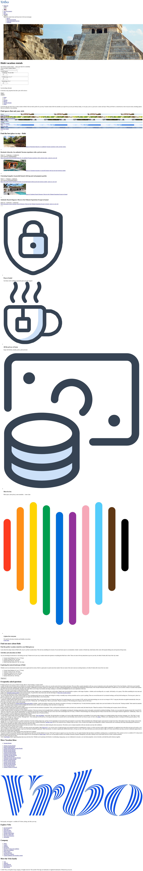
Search (2, 94)
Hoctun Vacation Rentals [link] (9, 760)
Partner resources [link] (8, 831)
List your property (8, 11)
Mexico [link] (5, 101)
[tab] (7, 743)
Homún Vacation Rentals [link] (9, 763)
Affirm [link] (99, 716)
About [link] (5, 843)
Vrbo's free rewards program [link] (64, 692)
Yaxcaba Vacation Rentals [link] (10, 764)
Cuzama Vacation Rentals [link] (10, 761)
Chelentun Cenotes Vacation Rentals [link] (12, 757)
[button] (71, 644)
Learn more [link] (6, 640)
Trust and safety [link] (7, 830)
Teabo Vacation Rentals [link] (9, 756)
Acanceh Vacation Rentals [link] (10, 752)
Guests (2, 71)
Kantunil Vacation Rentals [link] (10, 753)
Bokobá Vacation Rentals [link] (9, 749)
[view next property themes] (2, 130)
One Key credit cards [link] (9, 834)
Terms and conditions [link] (9, 850)
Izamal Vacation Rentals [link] (9, 747)
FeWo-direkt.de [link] (7, 864)
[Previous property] (1, 205)
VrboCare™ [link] (45, 727)
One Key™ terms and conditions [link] (11, 848)
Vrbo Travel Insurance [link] (9, 835)
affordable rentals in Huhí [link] (13, 692)
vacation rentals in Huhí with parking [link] (24, 703)
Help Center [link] (43, 734)
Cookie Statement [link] (8, 852)
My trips (6, 14)
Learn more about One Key (13, 21)
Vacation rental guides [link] (9, 833)
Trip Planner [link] (7, 737)
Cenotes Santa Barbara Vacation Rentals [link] (13, 748)
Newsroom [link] (6, 847)
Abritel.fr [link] (6, 863)
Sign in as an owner (11, 19)
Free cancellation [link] (40, 715)
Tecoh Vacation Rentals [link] (9, 765)
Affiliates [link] (6, 846)
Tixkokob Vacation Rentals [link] (10, 759)
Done (2, 93)
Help (5, 12)
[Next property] (2, 205)
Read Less (3, 678)
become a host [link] (49, 722)
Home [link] (5, 97)
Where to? (3, 68)
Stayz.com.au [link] (7, 867)
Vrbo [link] (5, 861)
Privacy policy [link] (7, 851)
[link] (19, 22)
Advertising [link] (6, 837)
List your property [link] (8, 827)
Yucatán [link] (5, 100)
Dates (2, 69)
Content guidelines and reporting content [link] (13, 855)
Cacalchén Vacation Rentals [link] (10, 755)
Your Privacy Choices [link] (9, 854)
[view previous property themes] (1, 130)
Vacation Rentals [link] (7, 102)
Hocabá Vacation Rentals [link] (9, 751)
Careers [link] (5, 844)
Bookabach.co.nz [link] (8, 865)
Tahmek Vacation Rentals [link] (10, 745)
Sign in (5, 15)
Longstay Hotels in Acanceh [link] (10, 767)
